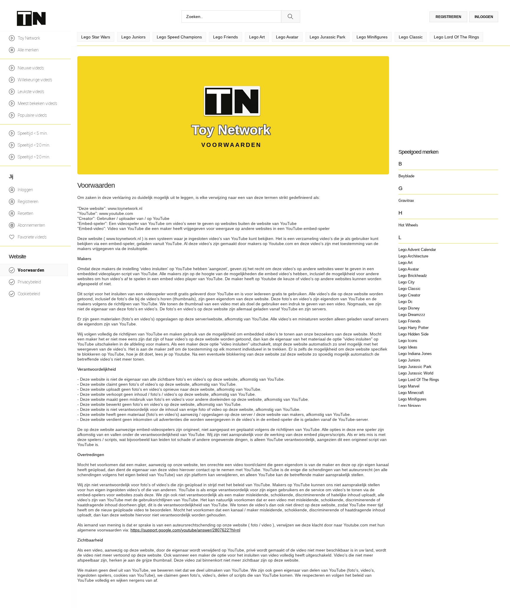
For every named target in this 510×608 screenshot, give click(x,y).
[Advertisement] (448, 97)
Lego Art (405, 262)
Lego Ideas (407, 347)
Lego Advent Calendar (417, 249)
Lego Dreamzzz (411, 314)
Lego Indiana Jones (415, 353)
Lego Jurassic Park (414, 366)
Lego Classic (409, 288)
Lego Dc (405, 301)
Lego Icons (407, 340)
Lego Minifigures (412, 399)
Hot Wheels (408, 225)
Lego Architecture (413, 256)
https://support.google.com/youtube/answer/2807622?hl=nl (185, 530)
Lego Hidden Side (413, 334)
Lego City (406, 282)
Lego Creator (409, 295)
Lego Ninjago (409, 405)
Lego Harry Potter (413, 327)
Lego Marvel (408, 386)
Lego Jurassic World (415, 373)
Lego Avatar (408, 269)
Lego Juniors (409, 360)
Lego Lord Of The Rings (418, 379)
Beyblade (406, 176)
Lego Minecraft (411, 392)
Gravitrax (406, 200)
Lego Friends (409, 321)
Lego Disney (409, 308)
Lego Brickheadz (412, 275)
